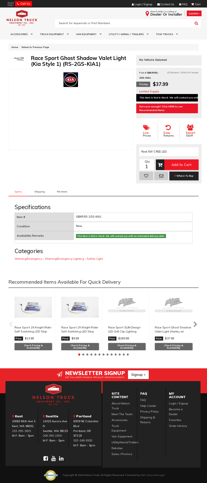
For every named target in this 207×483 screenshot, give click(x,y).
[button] (20, 34)
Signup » (138, 374)
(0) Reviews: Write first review (183, 72)
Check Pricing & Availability (33, 346)
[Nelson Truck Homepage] (29, 18)
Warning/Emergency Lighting (64, 259)
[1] (146, 176)
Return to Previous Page (35, 47)
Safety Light (95, 259)
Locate (194, 13)
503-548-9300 (82, 440)
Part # (142, 72)
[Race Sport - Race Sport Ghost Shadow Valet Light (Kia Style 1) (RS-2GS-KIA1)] (18, 59)
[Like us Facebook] (45, 458)
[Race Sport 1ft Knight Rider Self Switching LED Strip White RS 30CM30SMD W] (80, 307)
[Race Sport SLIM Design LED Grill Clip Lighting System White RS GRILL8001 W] (127, 307)
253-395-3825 (21, 431)
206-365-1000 (52, 435)
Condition (23, 226)
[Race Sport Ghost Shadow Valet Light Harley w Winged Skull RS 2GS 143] (173, 307)
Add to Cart (181, 164)
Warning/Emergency (28, 259)
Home (15, 47)
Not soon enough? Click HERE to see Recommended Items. (161, 108)
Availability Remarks (30, 235)
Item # (21, 217)
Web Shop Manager (152, 475)
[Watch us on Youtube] (53, 458)
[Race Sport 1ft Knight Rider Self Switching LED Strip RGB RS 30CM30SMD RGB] (33, 307)
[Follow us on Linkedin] (61, 458)
